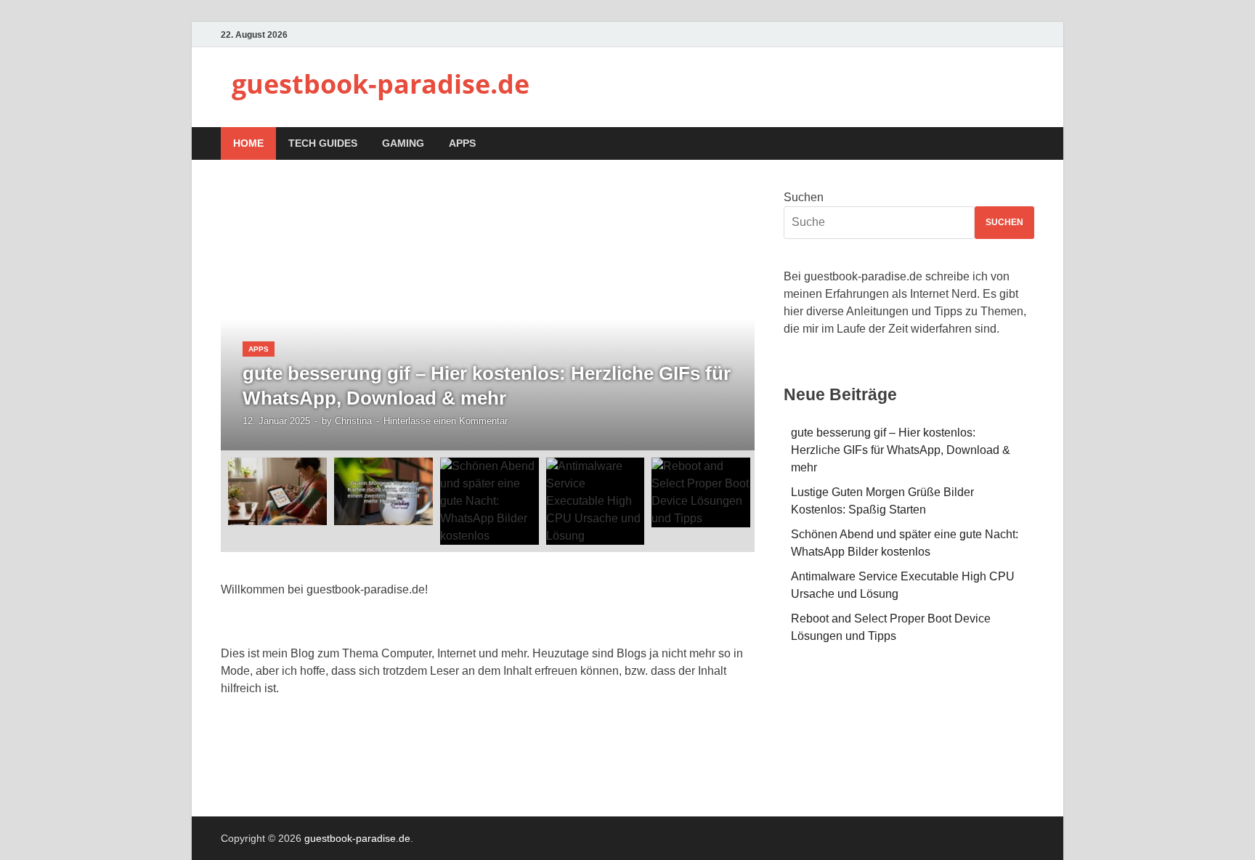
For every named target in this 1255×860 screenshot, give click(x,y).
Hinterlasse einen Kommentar (445, 420)
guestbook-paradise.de (380, 84)
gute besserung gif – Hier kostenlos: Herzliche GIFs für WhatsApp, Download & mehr (900, 450)
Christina (353, 420)
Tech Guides (322, 143)
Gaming (403, 143)
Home (248, 143)
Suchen (804, 197)
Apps (462, 143)
